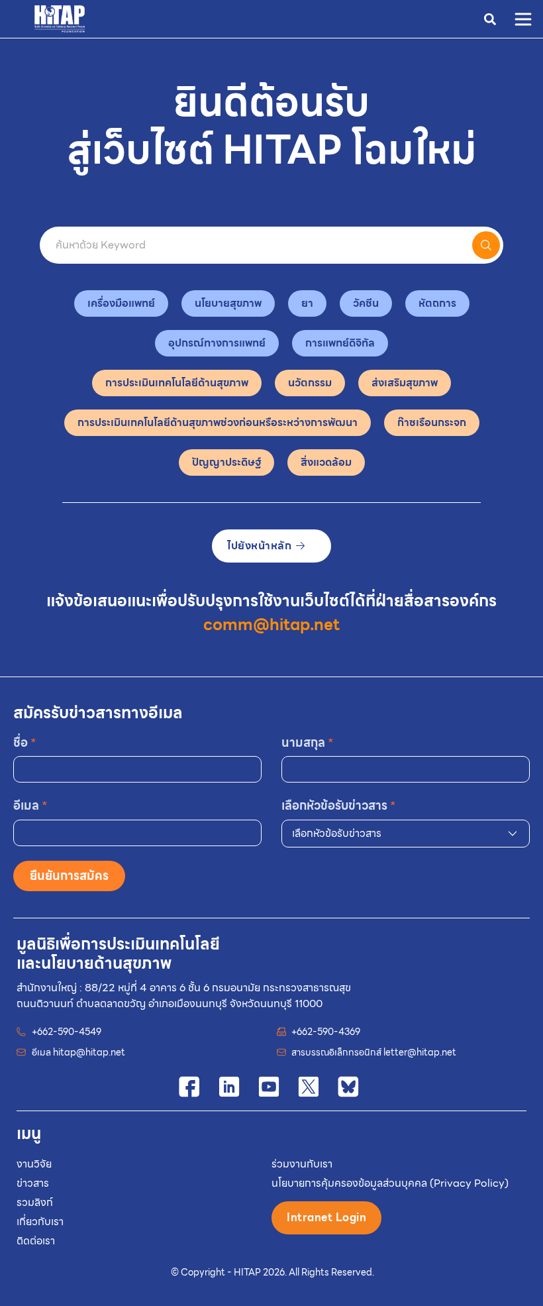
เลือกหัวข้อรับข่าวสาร (338, 805)
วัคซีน (366, 303)
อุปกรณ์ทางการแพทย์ (217, 343)
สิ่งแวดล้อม (326, 462)
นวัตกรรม (310, 382)
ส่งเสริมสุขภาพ (404, 382)
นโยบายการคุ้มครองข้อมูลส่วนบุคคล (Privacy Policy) (390, 1183)
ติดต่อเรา (36, 1240)
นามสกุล (307, 742)
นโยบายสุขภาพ (228, 303)
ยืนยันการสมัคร (69, 875)
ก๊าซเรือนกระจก (431, 422)
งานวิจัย (34, 1164)
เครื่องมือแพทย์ (121, 303)
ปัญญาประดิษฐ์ (226, 462)
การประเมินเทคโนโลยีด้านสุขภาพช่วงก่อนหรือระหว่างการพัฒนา (217, 422)
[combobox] (405, 833)
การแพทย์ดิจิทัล (340, 343)
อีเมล (30, 805)
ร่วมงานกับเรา (302, 1164)
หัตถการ (437, 303)
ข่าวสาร (33, 1183)
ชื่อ (24, 742)
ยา (307, 303)
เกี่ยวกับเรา (40, 1221)
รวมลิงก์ (35, 1202)
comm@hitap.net (271, 624)
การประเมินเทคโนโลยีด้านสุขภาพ (176, 382)
